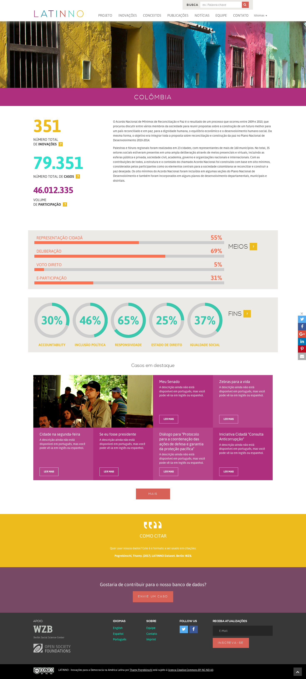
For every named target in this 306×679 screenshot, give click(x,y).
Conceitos (152, 15)
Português (119, 639)
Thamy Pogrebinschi (141, 669)
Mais (153, 494)
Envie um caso (153, 596)
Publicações (177, 15)
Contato (241, 15)
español (118, 633)
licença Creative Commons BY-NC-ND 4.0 (190, 669)
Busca (192, 5)
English (118, 628)
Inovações (127, 15)
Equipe (221, 15)
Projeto (105, 15)
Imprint (151, 639)
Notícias (202, 15)
